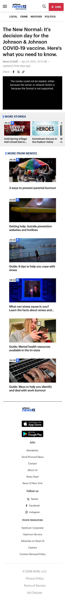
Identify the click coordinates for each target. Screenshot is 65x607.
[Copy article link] (23, 72)
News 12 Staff (10, 62)
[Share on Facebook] (13, 72)
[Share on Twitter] (18, 72)
